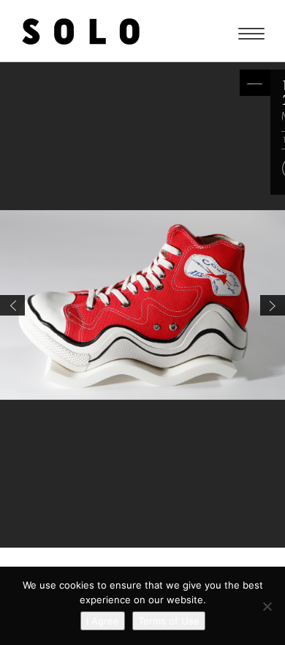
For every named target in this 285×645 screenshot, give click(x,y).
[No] (266, 606)
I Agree (102, 621)
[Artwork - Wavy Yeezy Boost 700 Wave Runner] (272, 305)
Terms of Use (169, 621)
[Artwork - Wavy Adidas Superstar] (12, 305)
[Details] (255, 83)
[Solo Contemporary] (81, 31)
